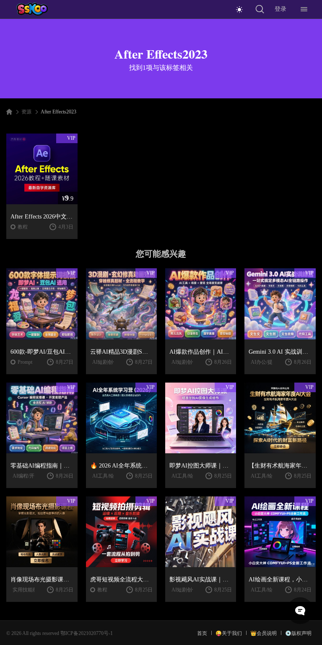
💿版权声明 (298, 633)
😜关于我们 (229, 633)
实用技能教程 (28, 590)
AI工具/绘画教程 (110, 476)
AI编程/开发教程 (31, 476)
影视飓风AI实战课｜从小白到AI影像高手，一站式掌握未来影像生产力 (200, 579)
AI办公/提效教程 (269, 362)
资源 (26, 112)
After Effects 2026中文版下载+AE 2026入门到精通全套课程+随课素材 (41, 216)
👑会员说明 (263, 633)
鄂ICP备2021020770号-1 (86, 633)
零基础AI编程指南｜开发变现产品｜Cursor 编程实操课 (41, 466)
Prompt (25, 362)
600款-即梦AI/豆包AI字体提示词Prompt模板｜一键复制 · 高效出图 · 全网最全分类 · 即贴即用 (41, 352)
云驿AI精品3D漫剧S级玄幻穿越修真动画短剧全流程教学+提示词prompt (121, 352)
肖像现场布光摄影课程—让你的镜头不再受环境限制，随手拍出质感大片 (41, 579)
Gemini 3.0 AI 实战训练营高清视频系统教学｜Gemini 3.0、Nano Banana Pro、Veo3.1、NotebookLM (280, 352)
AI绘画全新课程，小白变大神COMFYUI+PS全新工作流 (280, 579)
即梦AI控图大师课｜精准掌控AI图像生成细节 (200, 466)
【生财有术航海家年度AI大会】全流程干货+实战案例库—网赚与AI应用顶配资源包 (280, 466)
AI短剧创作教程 (110, 362)
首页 (202, 633)
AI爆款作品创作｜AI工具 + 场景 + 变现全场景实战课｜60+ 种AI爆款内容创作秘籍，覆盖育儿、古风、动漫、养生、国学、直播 (200, 352)
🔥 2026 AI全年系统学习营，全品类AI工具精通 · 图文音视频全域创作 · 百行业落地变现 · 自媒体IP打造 (121, 466)
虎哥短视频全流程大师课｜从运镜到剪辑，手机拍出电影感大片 (121, 579)
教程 (23, 227)
